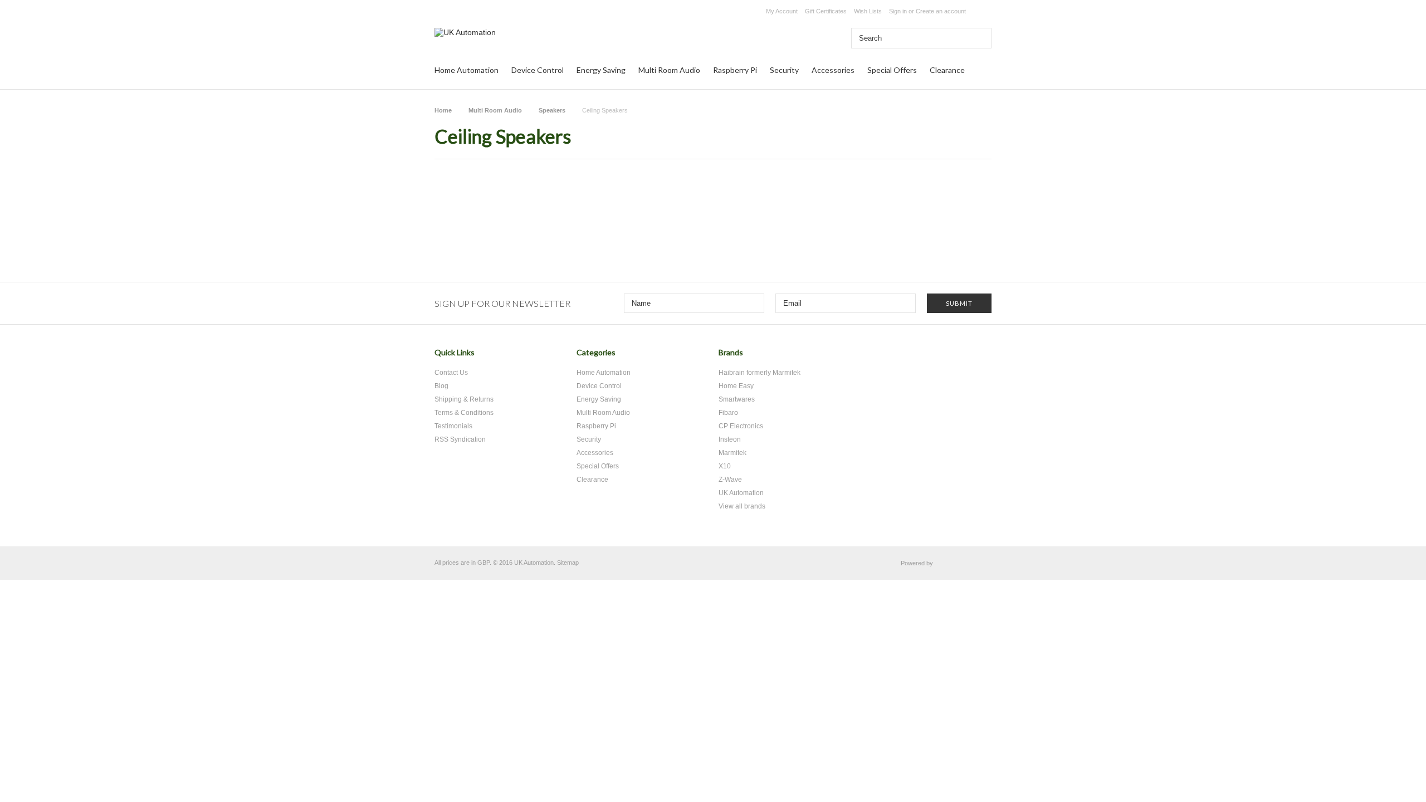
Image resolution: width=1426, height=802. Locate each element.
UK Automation (741, 493)
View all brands (742, 506)
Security (784, 70)
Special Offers (892, 70)
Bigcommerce (965, 564)
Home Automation (466, 70)
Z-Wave (730, 479)
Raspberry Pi (735, 70)
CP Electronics (741, 426)
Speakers (552, 110)
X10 (725, 466)
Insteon (730, 439)
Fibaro (728, 413)
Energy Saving (601, 70)
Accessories (833, 70)
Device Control (537, 70)
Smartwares (737, 399)
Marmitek (732, 453)
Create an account (941, 11)
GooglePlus (959, 357)
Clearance (947, 70)
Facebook (940, 357)
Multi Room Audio (669, 70)
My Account (782, 11)
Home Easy (736, 386)
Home (443, 110)
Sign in (898, 11)
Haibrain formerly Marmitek (759, 372)
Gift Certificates (826, 11)
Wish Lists (868, 11)
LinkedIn (979, 357)
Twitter (920, 357)
